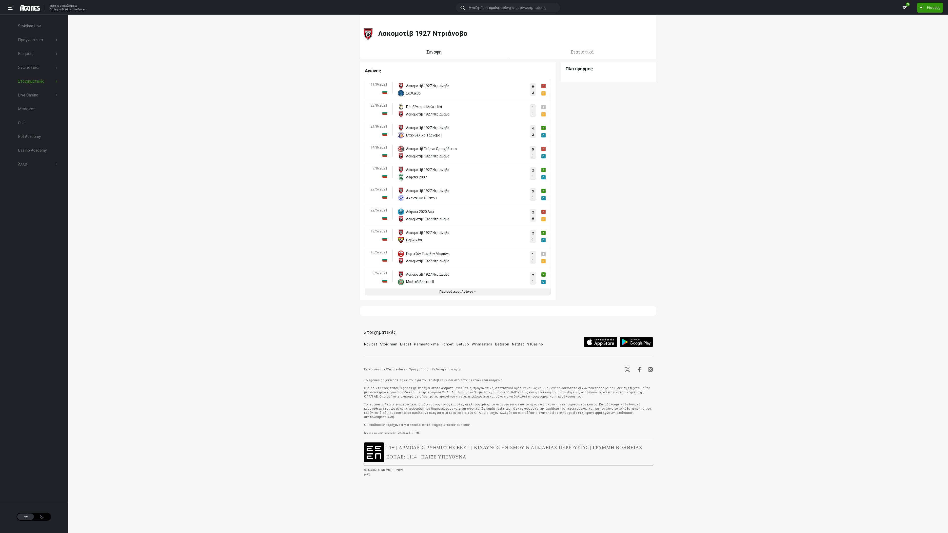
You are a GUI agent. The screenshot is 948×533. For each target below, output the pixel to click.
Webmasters (395, 369)
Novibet (370, 344)
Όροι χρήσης (419, 369)
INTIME (415, 433)
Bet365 (462, 344)
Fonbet (448, 344)
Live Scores (79, 9)
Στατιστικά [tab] (582, 52)
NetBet (518, 344)
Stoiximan (388, 344)
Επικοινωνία (373, 369)
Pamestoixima (426, 344)
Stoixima (54, 5)
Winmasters (482, 344)
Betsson (502, 344)
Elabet (405, 344)
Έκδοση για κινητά (446, 369)
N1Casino (535, 344)
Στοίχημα (55, 9)
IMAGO (401, 433)
